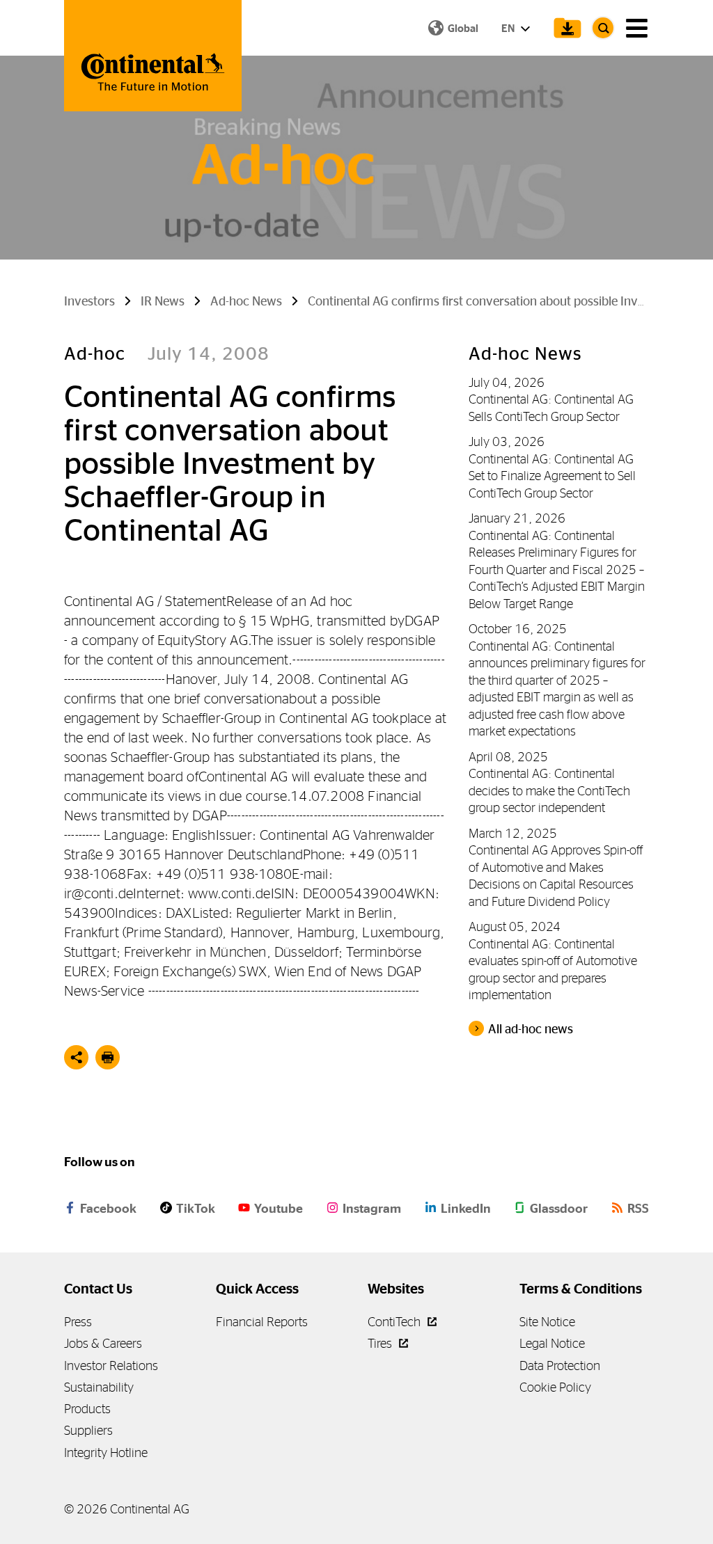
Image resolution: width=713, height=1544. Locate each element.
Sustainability (99, 1387)
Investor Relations (111, 1365)
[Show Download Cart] (564, 28)
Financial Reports (262, 1321)
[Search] (603, 28)
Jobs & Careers (103, 1343)
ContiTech (395, 1321)
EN (509, 28)
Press (78, 1321)
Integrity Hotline (106, 1452)
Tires (381, 1343)
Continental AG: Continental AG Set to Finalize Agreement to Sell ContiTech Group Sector (552, 476)
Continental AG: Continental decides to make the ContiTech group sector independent (549, 790)
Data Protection (559, 1365)
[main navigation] (637, 28)
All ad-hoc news (530, 1029)
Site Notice (547, 1321)
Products (87, 1408)
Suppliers (88, 1430)
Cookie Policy (555, 1387)
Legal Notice (552, 1343)
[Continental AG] (153, 55)
